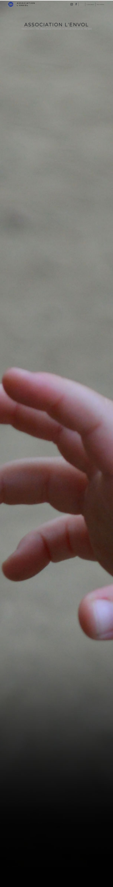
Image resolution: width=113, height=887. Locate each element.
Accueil (82, 4)
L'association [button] (90, 4)
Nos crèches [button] (100, 4)
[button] (71, 4)
